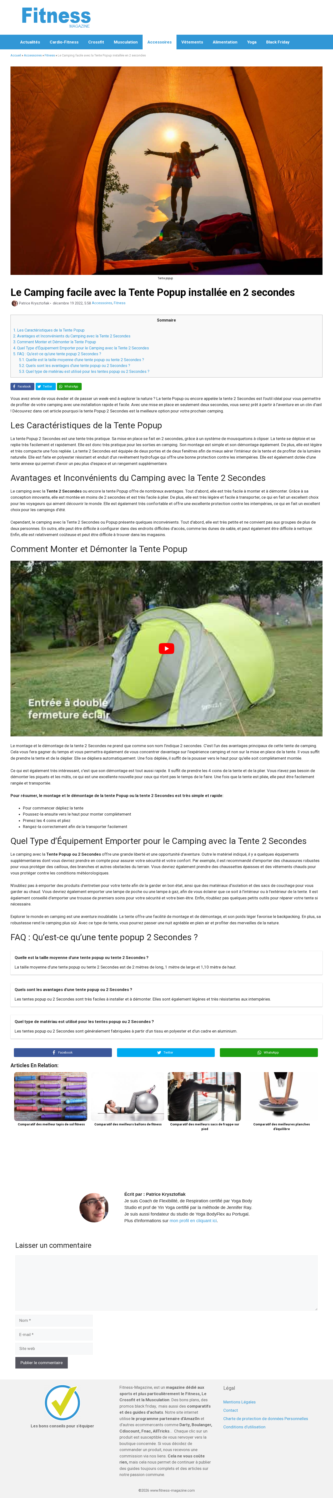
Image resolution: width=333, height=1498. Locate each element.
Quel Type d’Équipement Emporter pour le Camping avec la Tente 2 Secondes (81, 348)
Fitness (50, 55)
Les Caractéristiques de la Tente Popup (49, 330)
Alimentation (225, 42)
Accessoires (159, 42)
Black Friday (278, 42)
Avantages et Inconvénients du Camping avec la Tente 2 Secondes (71, 336)
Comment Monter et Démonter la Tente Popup (54, 342)
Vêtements (192, 42)
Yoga (251, 42)
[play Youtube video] (166, 649)
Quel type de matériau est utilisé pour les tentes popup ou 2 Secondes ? (84, 371)
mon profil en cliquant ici (193, 1220)
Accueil (15, 55)
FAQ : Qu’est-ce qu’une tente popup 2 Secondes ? (57, 354)
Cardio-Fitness (64, 42)
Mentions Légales (239, 1402)
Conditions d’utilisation (244, 1426)
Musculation (126, 42)
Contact (230, 1410)
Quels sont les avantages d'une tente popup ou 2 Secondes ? (74, 365)
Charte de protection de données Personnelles (265, 1418)
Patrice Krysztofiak (166, 1194)
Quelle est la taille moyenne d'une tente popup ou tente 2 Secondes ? (81, 359)
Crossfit (96, 42)
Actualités (30, 42)
